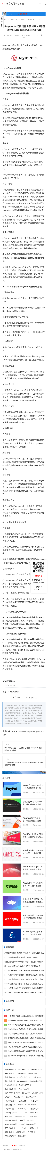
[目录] (40, 3)
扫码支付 (34, 1069)
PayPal (20, 1073)
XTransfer (31, 1116)
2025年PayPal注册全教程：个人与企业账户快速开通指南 (33, 934)
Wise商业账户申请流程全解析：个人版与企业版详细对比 (33, 886)
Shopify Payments (26, 1124)
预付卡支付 (32, 1073)
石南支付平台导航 (15, 3)
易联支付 (19, 1132)
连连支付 (22, 1101)
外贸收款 (8, 1077)
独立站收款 (9, 1089)
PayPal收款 (33, 1077)
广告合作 (13, 1145)
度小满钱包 (9, 1136)
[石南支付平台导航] (3, 3)
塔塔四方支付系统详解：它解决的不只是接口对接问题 (25, 953)
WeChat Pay (10, 1120)
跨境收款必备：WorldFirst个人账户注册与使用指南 (33, 853)
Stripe (24, 1093)
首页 (13, 19)
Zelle (19, 1105)
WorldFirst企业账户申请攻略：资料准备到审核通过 (33, 837)
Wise (7, 1097)
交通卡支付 (19, 1116)
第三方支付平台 (11, 1093)
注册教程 (30, 19)
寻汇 (23, 1112)
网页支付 (21, 1069)
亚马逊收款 (9, 1128)
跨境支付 (33, 1109)
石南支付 (9, 35)
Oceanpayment (11, 1112)
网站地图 (22, 1145)
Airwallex (17, 1097)
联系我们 (5, 1145)
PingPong (23, 1089)
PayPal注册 (9, 1109)
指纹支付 (8, 1081)
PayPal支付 (9, 1085)
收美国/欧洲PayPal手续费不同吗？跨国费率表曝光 (23, 962)
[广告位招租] (24, 14)
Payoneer (21, 1081)
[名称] (24, 772)
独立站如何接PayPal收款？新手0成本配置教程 (22, 966)
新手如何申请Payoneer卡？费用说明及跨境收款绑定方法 (33, 804)
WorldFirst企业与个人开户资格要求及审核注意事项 (33, 869)
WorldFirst (36, 1093)
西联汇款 (33, 1112)
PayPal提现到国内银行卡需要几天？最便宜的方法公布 (25, 984)
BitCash (21, 1136)
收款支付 (8, 1105)
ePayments (10, 685)
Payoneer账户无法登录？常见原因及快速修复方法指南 (33, 821)
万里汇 (33, 1101)
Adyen (29, 1120)
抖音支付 (33, 1128)
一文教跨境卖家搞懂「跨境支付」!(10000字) (24, 1020)
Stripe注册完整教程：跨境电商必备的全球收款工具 (33, 902)
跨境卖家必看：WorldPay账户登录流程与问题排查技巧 (33, 918)
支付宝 (7, 1116)
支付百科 (21, 19)
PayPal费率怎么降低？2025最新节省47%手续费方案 (24, 988)
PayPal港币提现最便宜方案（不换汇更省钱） (21, 957)
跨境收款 (8, 1073)
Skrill (21, 1120)
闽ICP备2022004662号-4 (13, 1149)
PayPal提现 (9, 1101)
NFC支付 (20, 1077)
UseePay (21, 1128)
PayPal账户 (34, 1081)
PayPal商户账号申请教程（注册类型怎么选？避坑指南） (33, 788)
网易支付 (8, 1132)
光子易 (30, 1132)
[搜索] (45, 3)
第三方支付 (30, 1097)
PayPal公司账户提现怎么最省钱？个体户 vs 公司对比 (25, 970)
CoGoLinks (29, 1105)
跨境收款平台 (24, 1085)
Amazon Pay (10, 1124)
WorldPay (22, 1109)
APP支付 (8, 1069)
